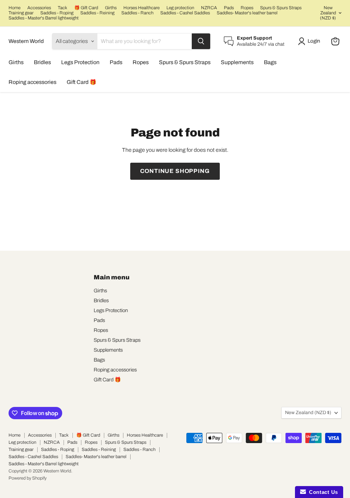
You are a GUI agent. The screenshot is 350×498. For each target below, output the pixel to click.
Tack (62, 7)
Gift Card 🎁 (81, 82)
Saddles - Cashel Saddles (185, 13)
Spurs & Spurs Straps (280, 7)
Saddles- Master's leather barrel (247, 13)
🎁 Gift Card (86, 7)
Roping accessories (32, 82)
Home (15, 7)
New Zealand (328, 12)
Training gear (21, 13)
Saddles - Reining (97, 13)
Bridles (42, 62)
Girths (111, 7)
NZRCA (209, 7)
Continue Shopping (175, 171)
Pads (229, 7)
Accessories (39, 7)
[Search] (201, 41)
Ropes (247, 7)
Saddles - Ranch (137, 13)
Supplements (237, 62)
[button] (310, 41)
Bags (270, 62)
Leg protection (180, 7)
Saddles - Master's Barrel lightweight (44, 18)
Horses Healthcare (141, 7)
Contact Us (322, 492)
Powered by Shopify (27, 478)
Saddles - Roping (56, 13)
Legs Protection (80, 62)
